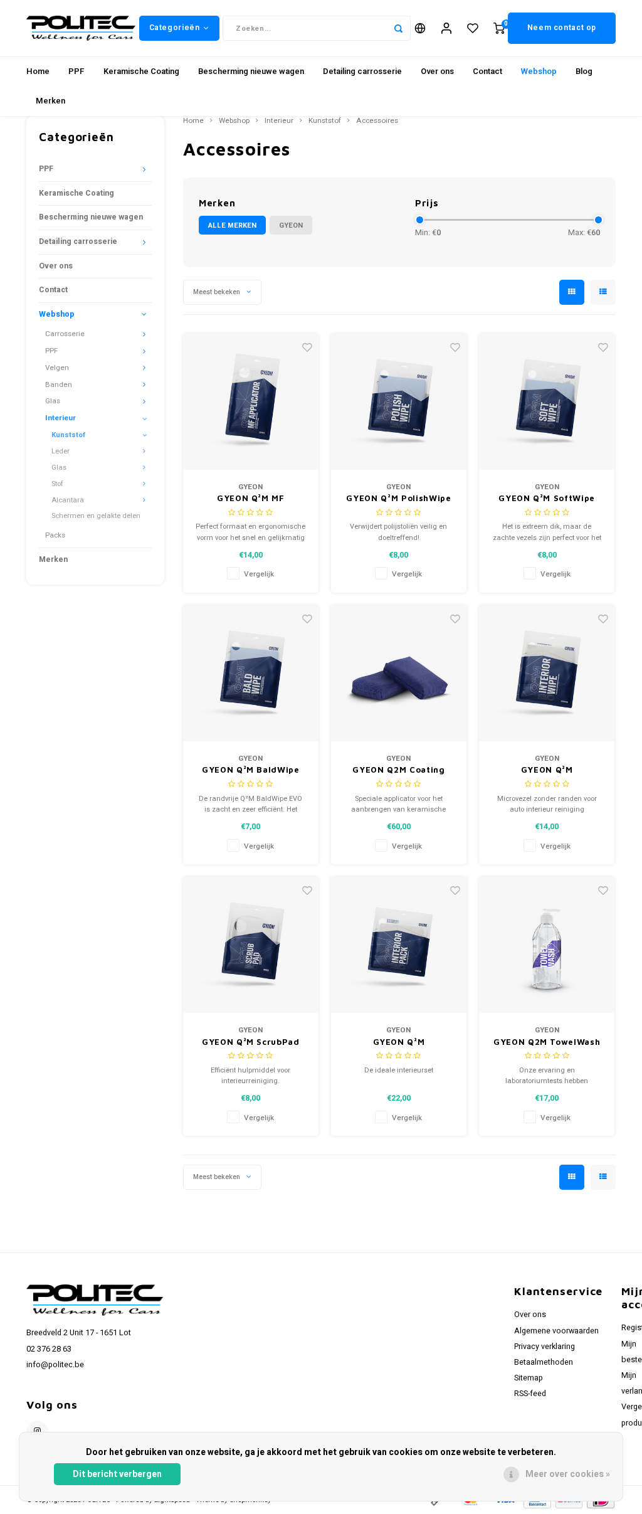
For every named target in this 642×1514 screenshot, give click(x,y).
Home (38, 71)
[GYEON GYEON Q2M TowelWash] (547, 945)
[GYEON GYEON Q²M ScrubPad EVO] (251, 945)
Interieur (60, 418)
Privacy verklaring (544, 1346)
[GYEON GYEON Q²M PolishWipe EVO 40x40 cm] (399, 402)
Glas (52, 401)
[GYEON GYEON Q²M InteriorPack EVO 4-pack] (399, 945)
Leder (60, 451)
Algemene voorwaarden (556, 1331)
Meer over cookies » (567, 1474)
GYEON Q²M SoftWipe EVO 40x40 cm (546, 499)
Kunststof (68, 435)
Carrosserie (65, 334)
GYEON (291, 225)
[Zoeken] (398, 28)
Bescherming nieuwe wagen (251, 71)
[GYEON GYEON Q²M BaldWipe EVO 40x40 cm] (251, 673)
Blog (584, 71)
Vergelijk (259, 574)
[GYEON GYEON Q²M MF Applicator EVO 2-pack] (251, 402)
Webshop (539, 71)
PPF (76, 71)
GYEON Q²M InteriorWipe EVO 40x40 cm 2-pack (546, 770)
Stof (57, 484)
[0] (499, 28)
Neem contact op (561, 27)
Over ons (437, 71)
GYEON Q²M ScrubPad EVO (251, 1043)
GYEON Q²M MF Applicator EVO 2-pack (251, 499)
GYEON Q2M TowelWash (546, 1042)
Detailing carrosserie (362, 71)
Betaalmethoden (543, 1362)
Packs (55, 535)
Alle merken (232, 225)
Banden (58, 384)
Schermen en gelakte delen (95, 516)
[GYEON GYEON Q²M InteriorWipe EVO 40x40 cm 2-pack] (547, 673)
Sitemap (528, 1378)
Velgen (57, 368)
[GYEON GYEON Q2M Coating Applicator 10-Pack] (399, 673)
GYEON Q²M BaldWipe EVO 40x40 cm (251, 770)
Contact (487, 71)
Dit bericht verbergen (117, 1474)
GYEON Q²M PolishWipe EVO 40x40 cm (398, 499)
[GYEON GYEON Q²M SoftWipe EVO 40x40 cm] (547, 402)
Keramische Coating (141, 71)
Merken (50, 101)
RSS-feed (530, 1393)
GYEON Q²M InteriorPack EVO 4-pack (398, 1043)
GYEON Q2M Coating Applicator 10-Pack (398, 770)
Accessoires (377, 121)
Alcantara (67, 500)
